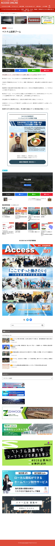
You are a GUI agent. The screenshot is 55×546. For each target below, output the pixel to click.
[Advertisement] (27, 525)
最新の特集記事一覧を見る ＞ (27, 162)
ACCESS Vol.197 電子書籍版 (27, 240)
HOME (3, 13)
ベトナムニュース (15, 6)
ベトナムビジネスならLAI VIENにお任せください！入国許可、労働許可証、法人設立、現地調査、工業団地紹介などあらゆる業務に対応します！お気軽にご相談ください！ (27, 10)
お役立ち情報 (21, 6)
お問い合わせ (38, 6)
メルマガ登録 (44, 6)
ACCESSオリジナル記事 (6, 6)
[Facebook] (27, 185)
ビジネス (7, 13)
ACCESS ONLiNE (24, 542)
